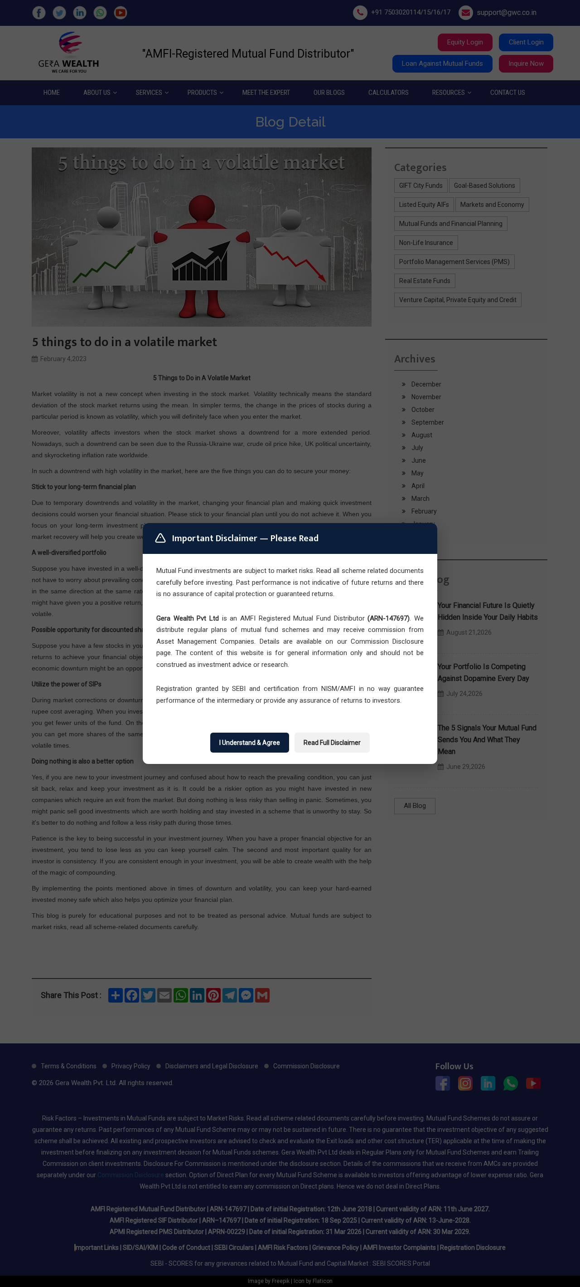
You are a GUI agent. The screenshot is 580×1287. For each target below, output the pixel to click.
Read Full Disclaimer (332, 742)
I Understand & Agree (249, 742)
